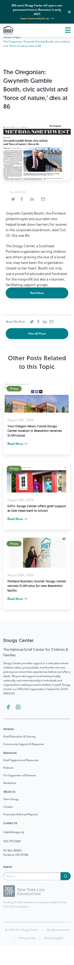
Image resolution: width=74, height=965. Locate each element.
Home (7, 37)
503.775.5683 (12, 841)
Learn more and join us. (35, 18)
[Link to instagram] (18, 707)
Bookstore (9, 783)
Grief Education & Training (19, 736)
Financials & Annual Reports (20, 814)
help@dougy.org (13, 832)
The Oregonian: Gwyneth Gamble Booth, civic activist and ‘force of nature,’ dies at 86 (36, 43)
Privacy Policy (27, 938)
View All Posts (37, 333)
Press (16, 37)
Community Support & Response (23, 744)
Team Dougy (11, 799)
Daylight (58, 938)
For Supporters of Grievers (19, 775)
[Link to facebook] (8, 707)
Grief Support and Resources (21, 760)
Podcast (8, 768)
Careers (8, 807)
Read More (37, 293)
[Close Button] (69, 11)
